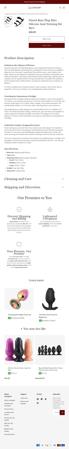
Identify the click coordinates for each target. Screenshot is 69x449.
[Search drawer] (60, 8)
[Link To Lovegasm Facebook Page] (42, 399)
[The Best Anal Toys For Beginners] (20, 306)
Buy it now (47, 45)
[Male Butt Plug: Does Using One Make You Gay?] (51, 306)
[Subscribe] (62, 412)
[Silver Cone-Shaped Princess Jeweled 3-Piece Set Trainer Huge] (51, 350)
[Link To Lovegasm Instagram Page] (38, 399)
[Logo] (34, 8)
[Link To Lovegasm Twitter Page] (46, 399)
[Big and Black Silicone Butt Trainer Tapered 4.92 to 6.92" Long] (21, 350)
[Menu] (5, 7)
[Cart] (63, 8)
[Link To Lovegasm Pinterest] (38, 403)
